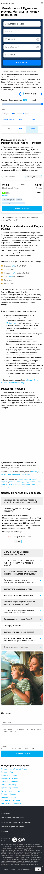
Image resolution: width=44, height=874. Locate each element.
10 (34, 748)
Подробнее (27, 869)
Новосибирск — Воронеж (11, 803)
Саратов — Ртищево (9, 781)
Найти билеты (22, 63)
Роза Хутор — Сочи (9, 775)
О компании (5, 813)
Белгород (5, 487)
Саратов (11, 484)
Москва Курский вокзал (21, 474)
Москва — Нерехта (8, 794)
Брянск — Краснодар (9, 788)
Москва (34, 472)
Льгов (3, 474)
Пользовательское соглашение (12, 818)
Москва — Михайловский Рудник (14, 769)
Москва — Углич (7, 772)
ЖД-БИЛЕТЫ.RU (7, 3)
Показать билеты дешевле (11, 100)
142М (17, 542)
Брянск (4, 484)
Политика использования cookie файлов (16, 822)
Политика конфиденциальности (12, 827)
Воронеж (4, 482)
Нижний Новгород (16, 482)
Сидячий (7, 114)
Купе (27, 114)
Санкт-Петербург (24, 479)
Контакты (4, 831)
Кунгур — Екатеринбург (10, 791)
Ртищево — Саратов (9, 778)
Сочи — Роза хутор (8, 785)
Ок (38, 869)
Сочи (33, 484)
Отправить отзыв (22, 753)
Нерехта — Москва (8, 797)
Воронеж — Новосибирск (11, 800)
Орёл (40, 472)
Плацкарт (18, 114)
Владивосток (29, 482)
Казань (38, 482)
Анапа (17, 484)
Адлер (34, 479)
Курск (8, 474)
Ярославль (25, 484)
